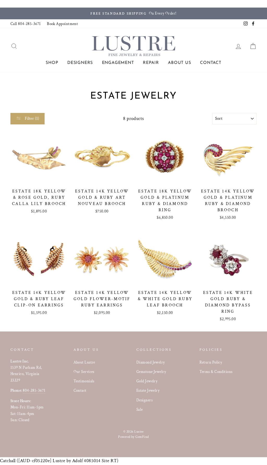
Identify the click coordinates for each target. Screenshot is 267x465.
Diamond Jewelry (150, 362)
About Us (179, 63)
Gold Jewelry (146, 381)
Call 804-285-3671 (25, 23)
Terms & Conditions (216, 371)
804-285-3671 (34, 390)
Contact (210, 63)
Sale (139, 409)
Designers (80, 63)
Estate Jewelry (148, 390)
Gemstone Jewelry (151, 371)
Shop (52, 63)
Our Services (84, 371)
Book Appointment (62, 23)
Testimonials (84, 381)
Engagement (118, 63)
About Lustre (84, 362)
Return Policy (210, 362)
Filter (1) (31, 118)
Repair (151, 63)
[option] (133, 13)
